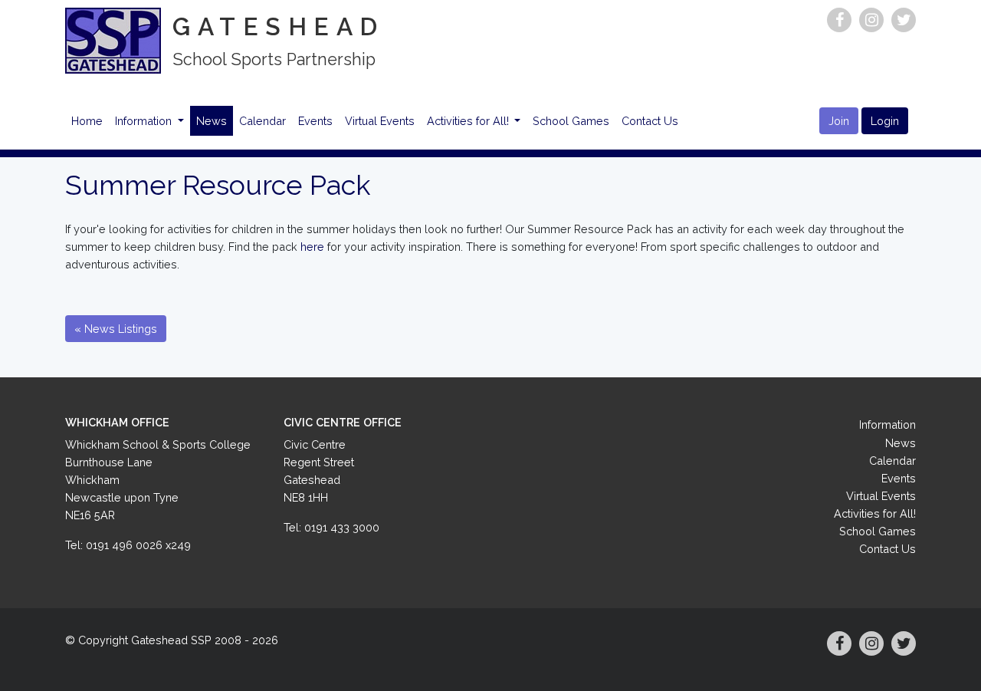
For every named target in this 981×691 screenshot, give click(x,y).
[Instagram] (871, 20)
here (312, 246)
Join (838, 120)
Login (885, 120)
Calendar (262, 120)
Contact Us (650, 120)
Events (315, 120)
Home (87, 120)
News (211, 120)
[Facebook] (839, 20)
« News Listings (115, 328)
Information (145, 120)
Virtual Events (380, 120)
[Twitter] (903, 20)
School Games (571, 120)
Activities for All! (469, 120)
